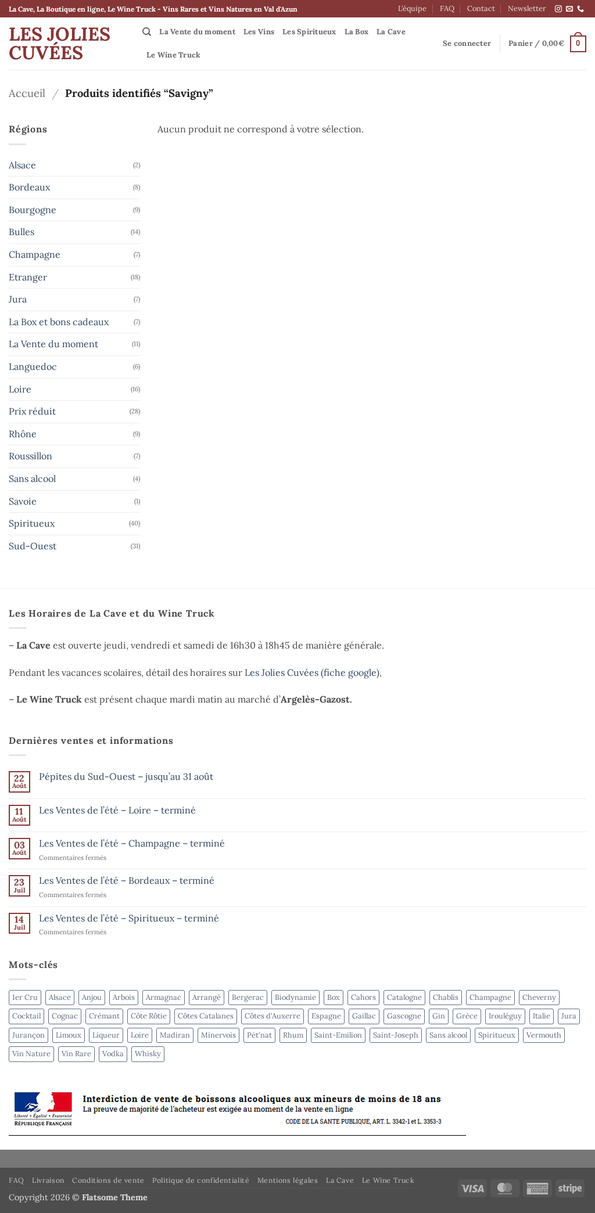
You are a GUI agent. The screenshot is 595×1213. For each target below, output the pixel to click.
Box (333, 997)
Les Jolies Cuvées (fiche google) (312, 672)
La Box (357, 32)
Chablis (445, 997)
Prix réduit (32, 411)
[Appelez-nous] (580, 9)
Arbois (124, 997)
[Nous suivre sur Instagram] (558, 9)
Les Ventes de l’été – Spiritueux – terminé (129, 918)
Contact (481, 8)
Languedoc (33, 366)
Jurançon (28, 1035)
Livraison (48, 1180)
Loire (20, 389)
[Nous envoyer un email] (569, 9)
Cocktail (26, 1016)
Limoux (68, 1035)
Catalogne (404, 997)
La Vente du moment (197, 32)
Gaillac (364, 1016)
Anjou (92, 997)
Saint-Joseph (395, 1035)
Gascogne (404, 1016)
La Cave (391, 32)
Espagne (326, 1016)
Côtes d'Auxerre (272, 1016)
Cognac (65, 1016)
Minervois (218, 1035)
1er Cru (25, 997)
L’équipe (412, 8)
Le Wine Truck (173, 55)
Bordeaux (29, 187)
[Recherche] (146, 32)
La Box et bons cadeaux (59, 321)
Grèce (467, 1016)
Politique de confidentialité (200, 1180)
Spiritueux (32, 523)
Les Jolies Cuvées (59, 43)
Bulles (21, 231)
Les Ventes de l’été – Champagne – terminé (132, 843)
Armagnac (163, 997)
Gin (438, 1016)
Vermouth (543, 1035)
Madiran (175, 1035)
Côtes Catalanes (206, 1016)
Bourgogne (32, 209)
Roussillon (30, 456)
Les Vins (258, 32)
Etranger (28, 277)
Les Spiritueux (309, 32)
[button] (467, 43)
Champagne (34, 254)
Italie (541, 1016)
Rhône (23, 434)
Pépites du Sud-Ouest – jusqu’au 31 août (126, 776)
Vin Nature (31, 1054)
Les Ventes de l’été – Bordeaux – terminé (126, 880)
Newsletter (527, 8)
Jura (18, 299)
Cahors (363, 997)
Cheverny (539, 997)
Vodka (113, 1054)
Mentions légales (287, 1180)
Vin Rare (76, 1054)
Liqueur (106, 1035)
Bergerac (248, 997)
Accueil (27, 93)
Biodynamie (295, 997)
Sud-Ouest (32, 546)
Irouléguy (505, 1016)
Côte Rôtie (149, 1016)
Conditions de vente (108, 1180)
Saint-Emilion (338, 1035)
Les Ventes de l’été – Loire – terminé (117, 810)
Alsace (22, 165)
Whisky (148, 1054)
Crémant (104, 1016)
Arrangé (206, 997)
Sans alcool (32, 478)
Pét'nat (259, 1035)
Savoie (23, 501)
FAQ (447, 8)
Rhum (293, 1035)
